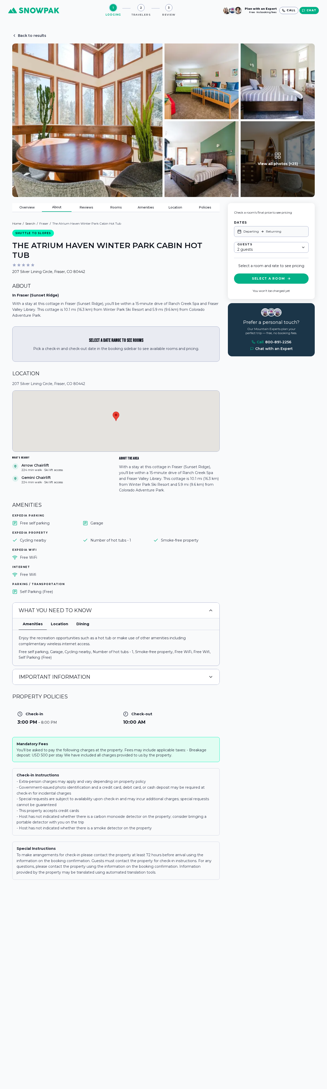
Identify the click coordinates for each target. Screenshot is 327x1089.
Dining (82, 624)
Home (16, 223)
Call (274, 342)
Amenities (146, 207)
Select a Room (268, 278)
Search (30, 223)
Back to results (32, 35)
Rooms (116, 207)
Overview (27, 207)
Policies (205, 207)
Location (175, 207)
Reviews (86, 207)
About (57, 207)
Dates (240, 222)
